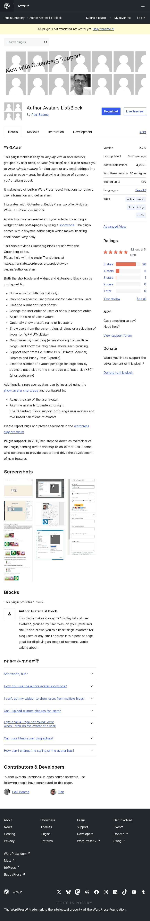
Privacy (9, 841)
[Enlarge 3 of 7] (27, 529)
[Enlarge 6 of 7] (59, 534)
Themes (46, 827)
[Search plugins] (45, 42)
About (8, 820)
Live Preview (135, 111)
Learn (81, 820)
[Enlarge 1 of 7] (27, 484)
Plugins (45, 834)
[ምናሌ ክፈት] (144, 6)
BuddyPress (14, 874)
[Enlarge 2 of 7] (27, 506)
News (8, 827)
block (131, 207)
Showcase (47, 820)
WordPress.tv (88, 841)
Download (111, 111)
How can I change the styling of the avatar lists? (39, 751)
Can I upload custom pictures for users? (32, 711)
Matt (9, 860)
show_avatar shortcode (21, 390)
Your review (112, 299)
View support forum (118, 335)
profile (141, 215)
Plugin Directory (14, 17)
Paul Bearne (40, 115)
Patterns (46, 841)
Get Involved (122, 820)
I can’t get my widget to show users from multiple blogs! (44, 698)
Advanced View (115, 226)
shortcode (66, 225)
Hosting (9, 834)
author (130, 199)
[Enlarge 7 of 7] (91, 484)
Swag (119, 841)
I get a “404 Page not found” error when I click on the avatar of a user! (30, 724)
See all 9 (140, 190)
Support (82, 827)
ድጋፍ (143, 132)
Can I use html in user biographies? (29, 738)
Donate (120, 834)
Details (13, 132)
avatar (141, 199)
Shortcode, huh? (16, 674)
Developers (85, 834)
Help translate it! (103, 29)
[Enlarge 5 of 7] (59, 507)
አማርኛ (17, 892)
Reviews (33, 132)
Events (118, 827)
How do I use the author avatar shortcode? (35, 686)
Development (82, 132)
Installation (56, 132)
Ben (61, 792)
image (141, 207)
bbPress (12, 867)
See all (141, 299)
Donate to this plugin (118, 373)
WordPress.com (17, 854)
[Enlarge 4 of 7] (59, 484)
